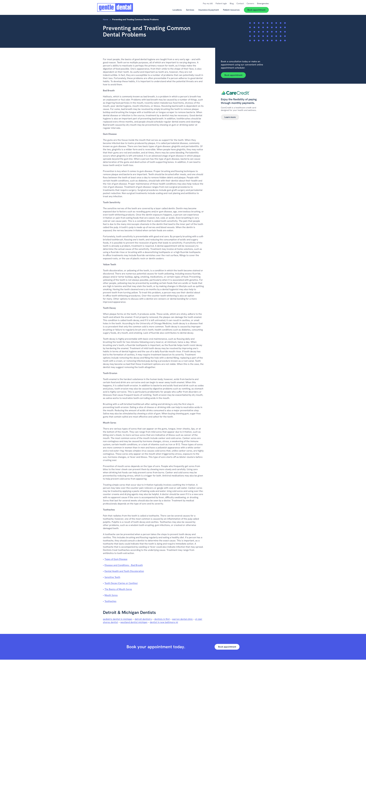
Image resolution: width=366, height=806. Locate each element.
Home (105, 19)
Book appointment (233, 75)
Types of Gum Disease (116, 559)
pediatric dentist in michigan (117, 619)
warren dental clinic (182, 619)
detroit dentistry (143, 619)
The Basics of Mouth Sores (118, 589)
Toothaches (110, 601)
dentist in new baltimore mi (164, 622)
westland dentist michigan (133, 622)
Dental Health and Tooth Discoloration (124, 571)
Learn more (230, 117)
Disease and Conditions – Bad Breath (124, 565)
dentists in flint (162, 619)
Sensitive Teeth (112, 577)
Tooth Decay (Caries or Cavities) (121, 583)
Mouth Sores (111, 595)
